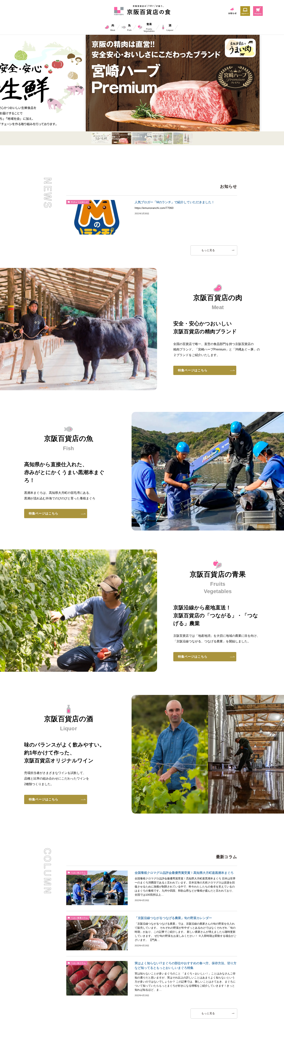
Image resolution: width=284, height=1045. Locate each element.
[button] (101, 138)
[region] (142, 90)
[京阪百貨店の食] (142, 11)
